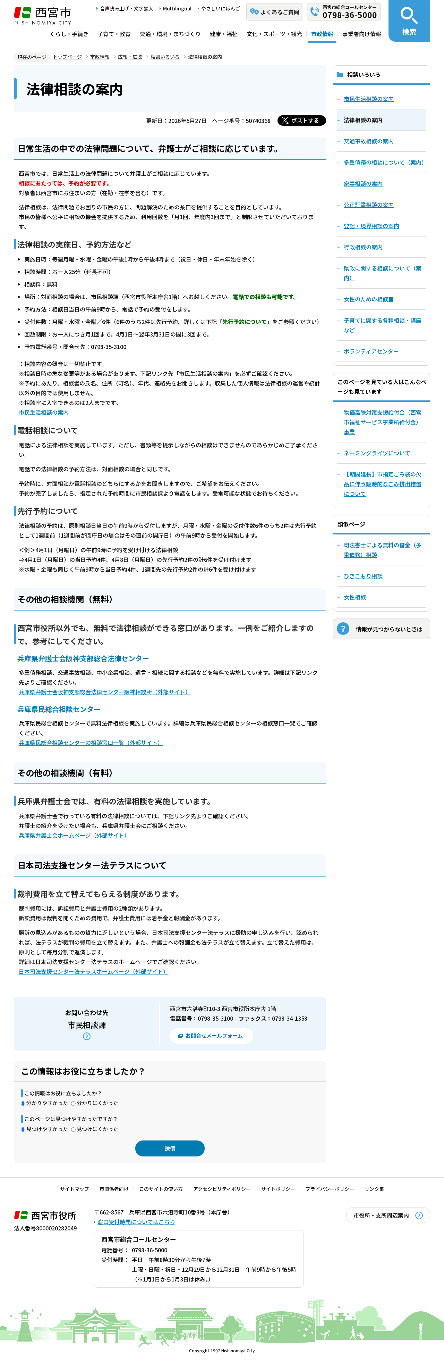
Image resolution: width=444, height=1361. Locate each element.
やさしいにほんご (220, 8)
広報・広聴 (130, 56)
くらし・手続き (69, 34)
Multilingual (177, 8)
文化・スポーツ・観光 (274, 34)
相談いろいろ (165, 56)
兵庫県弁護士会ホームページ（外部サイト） (74, 835)
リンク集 (374, 1188)
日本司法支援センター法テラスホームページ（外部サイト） (94, 971)
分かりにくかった (97, 1102)
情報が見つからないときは (389, 629)
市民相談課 (87, 1024)
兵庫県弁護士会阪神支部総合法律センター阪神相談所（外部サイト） (105, 692)
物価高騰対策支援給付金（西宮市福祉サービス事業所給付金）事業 (382, 422)
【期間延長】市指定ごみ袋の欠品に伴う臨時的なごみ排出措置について (382, 484)
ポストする (305, 120)
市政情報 (322, 34)
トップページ (67, 56)
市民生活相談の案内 (44, 412)
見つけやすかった (47, 1128)
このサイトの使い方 (161, 1188)
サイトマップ (74, 1188)
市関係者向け (114, 1188)
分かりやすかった (47, 1102)
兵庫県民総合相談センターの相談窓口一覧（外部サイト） (91, 742)
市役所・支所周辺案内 (381, 1215)
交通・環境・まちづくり (170, 34)
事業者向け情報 (361, 34)
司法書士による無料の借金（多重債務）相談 (382, 550)
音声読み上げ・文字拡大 (126, 8)
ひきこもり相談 (363, 576)
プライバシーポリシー (330, 1188)
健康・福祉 (224, 34)
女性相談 (355, 597)
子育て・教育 (114, 34)
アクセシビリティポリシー (222, 1188)
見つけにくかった (97, 1128)
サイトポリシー (278, 1188)
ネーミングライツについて (377, 453)
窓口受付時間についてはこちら (136, 1222)
